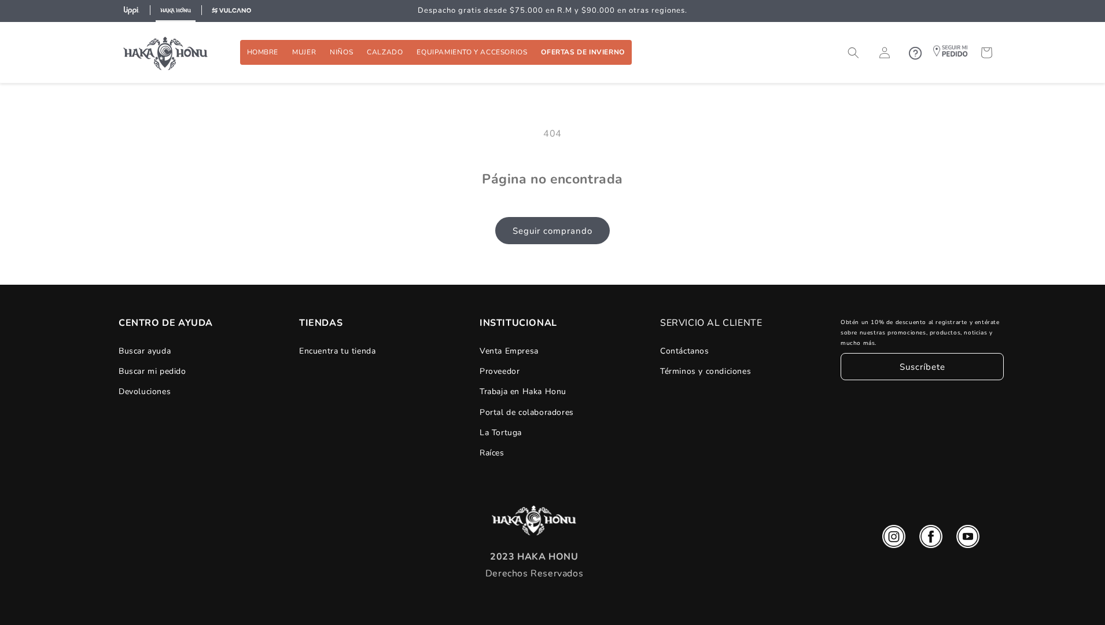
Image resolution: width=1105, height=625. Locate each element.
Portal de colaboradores (527, 412)
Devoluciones (145, 391)
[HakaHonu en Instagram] (893, 539)
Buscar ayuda (145, 350)
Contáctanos (684, 350)
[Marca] (131, 11)
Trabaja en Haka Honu (523, 391)
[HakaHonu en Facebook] (930, 539)
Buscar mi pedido (152, 371)
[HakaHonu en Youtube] (967, 539)
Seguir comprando (552, 231)
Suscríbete (922, 367)
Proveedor (500, 371)
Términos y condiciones (705, 371)
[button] (263, 52)
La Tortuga (501, 432)
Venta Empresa (509, 350)
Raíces (492, 452)
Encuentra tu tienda (337, 350)
